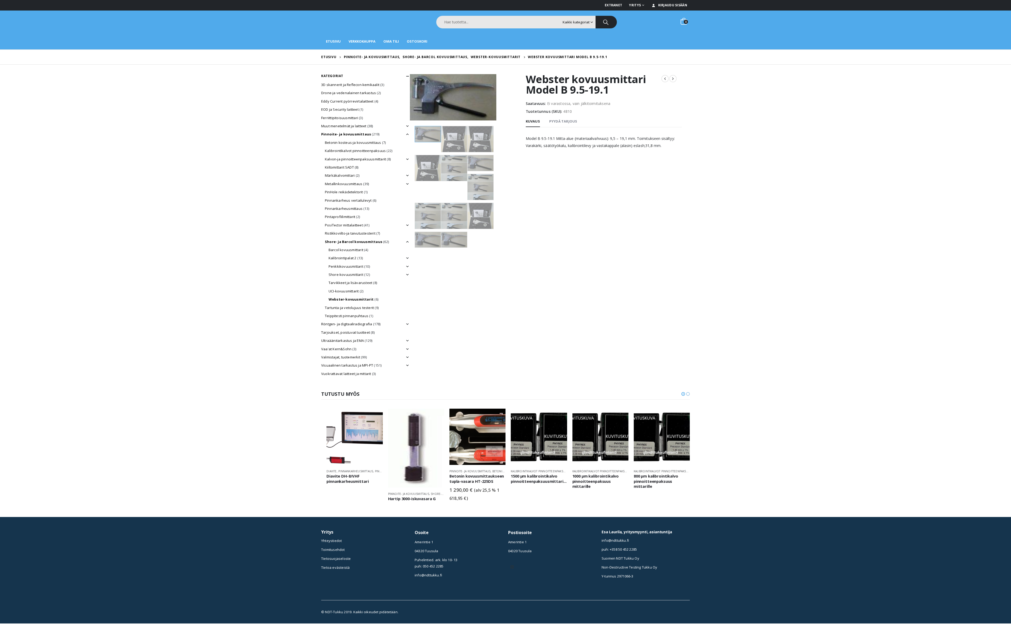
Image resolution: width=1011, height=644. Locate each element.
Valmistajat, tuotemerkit (340, 357)
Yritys (635, 5)
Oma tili (391, 41)
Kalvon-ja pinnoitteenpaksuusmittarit (355, 159)
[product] (354, 437)
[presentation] (411, 97)
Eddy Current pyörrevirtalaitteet (347, 101)
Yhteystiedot (331, 540)
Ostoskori (417, 41)
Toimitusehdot (333, 549)
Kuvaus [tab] (533, 121)
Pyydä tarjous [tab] (563, 121)
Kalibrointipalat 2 (342, 258)
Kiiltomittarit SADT (339, 167)
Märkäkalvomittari (340, 175)
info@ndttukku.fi (428, 575)
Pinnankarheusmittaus (344, 208)
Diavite (331, 471)
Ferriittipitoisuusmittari (339, 117)
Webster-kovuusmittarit (351, 299)
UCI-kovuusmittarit (344, 291)
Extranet (613, 5)
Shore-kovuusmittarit (346, 274)
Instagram (512, 567)
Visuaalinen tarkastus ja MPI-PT (347, 365)
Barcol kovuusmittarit (346, 249)
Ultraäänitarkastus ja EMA (342, 340)
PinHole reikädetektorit (344, 192)
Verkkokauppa (362, 41)
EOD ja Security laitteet (340, 109)
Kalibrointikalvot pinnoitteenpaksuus (355, 150)
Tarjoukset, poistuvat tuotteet (345, 332)
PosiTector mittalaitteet (344, 225)
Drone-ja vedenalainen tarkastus (348, 92)
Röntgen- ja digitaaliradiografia (346, 324)
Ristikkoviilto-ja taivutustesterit (350, 233)
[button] (683, 394)
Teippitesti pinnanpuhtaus (346, 315)
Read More (374, 417)
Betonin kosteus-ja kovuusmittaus (353, 142)
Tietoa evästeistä (335, 567)
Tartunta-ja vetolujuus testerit (349, 307)
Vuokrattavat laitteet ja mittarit (346, 373)
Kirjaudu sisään (672, 5)
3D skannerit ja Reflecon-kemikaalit (350, 84)
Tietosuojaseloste (336, 558)
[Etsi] (606, 22)
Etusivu (333, 41)
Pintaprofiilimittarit (340, 216)
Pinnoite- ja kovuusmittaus (346, 134)
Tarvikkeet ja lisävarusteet (350, 282)
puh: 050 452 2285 (429, 566)
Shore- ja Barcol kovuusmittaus (353, 241)
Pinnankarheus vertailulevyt (348, 200)
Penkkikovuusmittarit (346, 266)
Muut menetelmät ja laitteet (343, 126)
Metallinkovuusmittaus (343, 183)
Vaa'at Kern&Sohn (336, 349)
